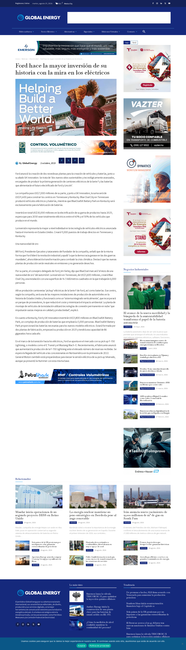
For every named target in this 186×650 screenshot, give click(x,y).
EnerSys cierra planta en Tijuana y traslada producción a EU (154, 356)
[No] (182, 643)
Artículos (19, 522)
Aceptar (81, 645)
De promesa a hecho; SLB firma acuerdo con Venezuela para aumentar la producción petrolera (148, 595)
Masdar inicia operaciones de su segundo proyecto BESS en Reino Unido (37, 515)
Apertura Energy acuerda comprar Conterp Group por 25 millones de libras (46, 559)
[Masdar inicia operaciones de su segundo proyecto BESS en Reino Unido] (38, 496)
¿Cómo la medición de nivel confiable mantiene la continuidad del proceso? (100, 625)
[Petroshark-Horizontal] (66, 386)
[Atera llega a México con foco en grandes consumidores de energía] (131, 560)
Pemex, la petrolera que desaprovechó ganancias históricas (154, 543)
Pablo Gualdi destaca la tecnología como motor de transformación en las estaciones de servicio (101, 559)
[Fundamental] (119, 17)
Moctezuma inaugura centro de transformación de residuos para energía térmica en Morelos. (154, 342)
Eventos (143, 348)
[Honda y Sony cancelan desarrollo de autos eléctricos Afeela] (131, 372)
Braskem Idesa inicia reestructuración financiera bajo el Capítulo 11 (144, 604)
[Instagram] (157, 3)
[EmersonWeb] (66, 57)
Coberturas (127, 327)
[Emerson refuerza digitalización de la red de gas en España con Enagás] (131, 414)
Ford (134, 42)
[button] (144, 32)
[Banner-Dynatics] (147, 201)
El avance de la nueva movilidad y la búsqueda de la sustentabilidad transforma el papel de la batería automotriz (147, 317)
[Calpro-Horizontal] (66, 157)
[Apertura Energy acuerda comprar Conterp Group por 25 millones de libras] (22, 560)
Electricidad (33, 59)
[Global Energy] (17, 163)
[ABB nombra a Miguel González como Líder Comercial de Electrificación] (131, 399)
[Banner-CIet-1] (147, 255)
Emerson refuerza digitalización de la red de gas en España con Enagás (155, 412)
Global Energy (29, 163)
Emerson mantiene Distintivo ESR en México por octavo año (155, 383)
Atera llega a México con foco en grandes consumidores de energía (154, 558)
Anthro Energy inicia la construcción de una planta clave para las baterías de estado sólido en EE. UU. (99, 610)
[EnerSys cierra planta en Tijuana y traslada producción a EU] (131, 358)
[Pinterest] (75, 161)
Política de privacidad (100, 645)
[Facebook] (153, 3)
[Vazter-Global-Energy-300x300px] (147, 148)
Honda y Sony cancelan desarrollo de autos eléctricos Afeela (154, 370)
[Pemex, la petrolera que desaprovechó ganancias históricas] (131, 545)
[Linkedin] (161, 3)
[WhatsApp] (82, 161)
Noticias (25, 59)
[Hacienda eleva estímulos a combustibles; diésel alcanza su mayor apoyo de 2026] (76, 545)
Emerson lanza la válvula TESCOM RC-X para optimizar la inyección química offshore (101, 596)
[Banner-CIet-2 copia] (147, 91)
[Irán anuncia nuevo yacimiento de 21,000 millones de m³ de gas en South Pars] (147, 496)
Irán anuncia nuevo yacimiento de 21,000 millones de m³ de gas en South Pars (145, 515)
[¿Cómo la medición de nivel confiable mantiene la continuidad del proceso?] (76, 625)
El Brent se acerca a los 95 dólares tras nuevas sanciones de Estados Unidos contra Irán (147, 625)
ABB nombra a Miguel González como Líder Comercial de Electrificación (153, 398)
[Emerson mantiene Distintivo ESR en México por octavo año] (131, 386)
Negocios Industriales (147, 361)
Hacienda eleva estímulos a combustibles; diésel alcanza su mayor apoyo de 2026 (99, 544)
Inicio (17, 59)
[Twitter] (165, 3)
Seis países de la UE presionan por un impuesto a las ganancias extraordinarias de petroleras (46, 544)
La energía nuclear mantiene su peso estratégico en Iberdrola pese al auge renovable (92, 515)
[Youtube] (169, 3)
